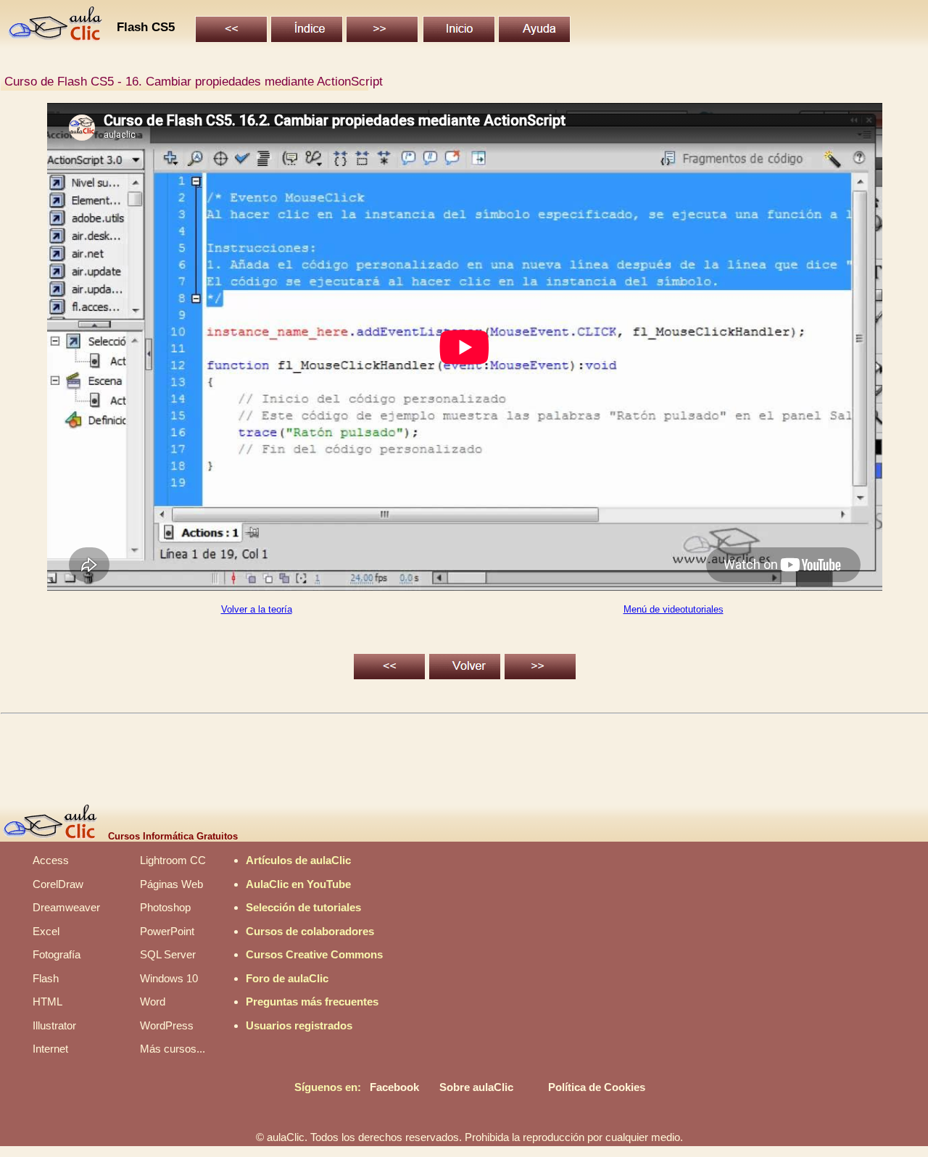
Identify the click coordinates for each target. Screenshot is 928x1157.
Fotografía (56, 954)
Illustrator (54, 1025)
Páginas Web (171, 884)
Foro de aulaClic (287, 978)
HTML (47, 1001)
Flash (46, 978)
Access (51, 860)
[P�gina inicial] (56, 37)
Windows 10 (169, 978)
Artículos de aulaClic (298, 860)
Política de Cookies (596, 1087)
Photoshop (165, 907)
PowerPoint (167, 931)
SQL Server (168, 954)
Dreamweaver (66, 907)
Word (152, 1001)
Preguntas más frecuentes (312, 1001)
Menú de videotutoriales (674, 609)
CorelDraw (58, 884)
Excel (46, 931)
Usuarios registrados (299, 1025)
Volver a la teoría (256, 609)
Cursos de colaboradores (310, 931)
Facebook (394, 1087)
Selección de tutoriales (303, 907)
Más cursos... (172, 1048)
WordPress (167, 1025)
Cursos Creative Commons (314, 954)
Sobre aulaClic (476, 1087)
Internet (50, 1048)
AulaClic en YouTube (298, 884)
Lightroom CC (173, 860)
